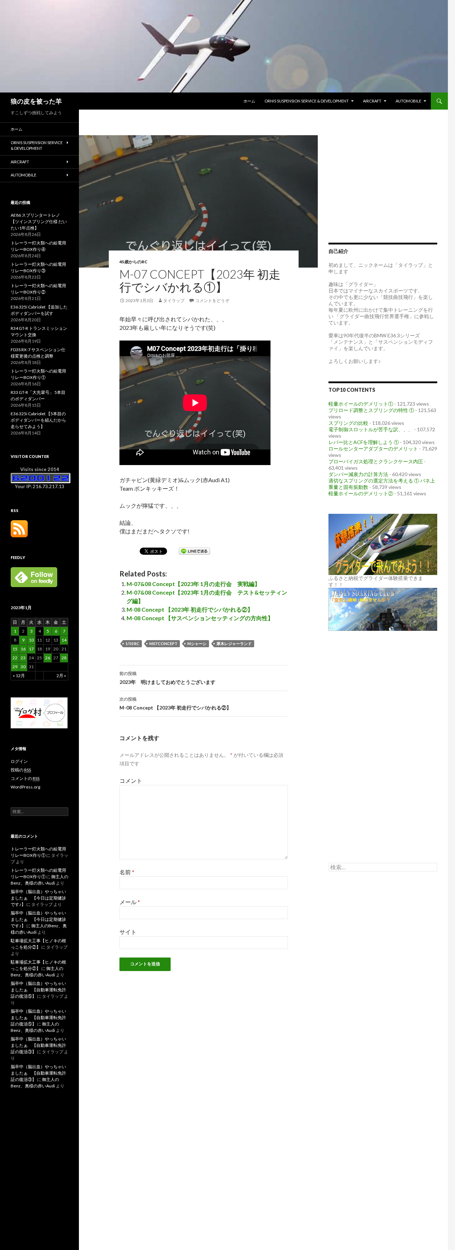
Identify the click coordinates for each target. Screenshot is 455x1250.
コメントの (25, 778)
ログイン (19, 761)
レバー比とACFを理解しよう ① (363, 442)
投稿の (21, 769)
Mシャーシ (197, 643)
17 (31, 649)
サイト (127, 931)
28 (63, 657)
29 (14, 666)
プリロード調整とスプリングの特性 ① (371, 410)
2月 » (61, 675)
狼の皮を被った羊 (36, 101)
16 (23, 649)
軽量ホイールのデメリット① (360, 404)
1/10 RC (132, 643)
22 (14, 657)
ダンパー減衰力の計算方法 (358, 474)
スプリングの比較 (348, 423)
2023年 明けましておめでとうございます (167, 678)
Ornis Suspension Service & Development (306, 101)
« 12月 (19, 675)
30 (23, 666)
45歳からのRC (133, 261)
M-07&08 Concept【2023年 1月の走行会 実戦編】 (193, 583)
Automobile (408, 101)
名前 (126, 872)
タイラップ (173, 300)
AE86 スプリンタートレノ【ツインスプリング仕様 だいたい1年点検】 (39, 221)
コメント (130, 780)
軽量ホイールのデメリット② (360, 493)
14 (63, 640)
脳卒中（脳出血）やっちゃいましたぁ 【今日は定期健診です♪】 (38, 898)
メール (129, 901)
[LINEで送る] (194, 550)
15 (14, 649)
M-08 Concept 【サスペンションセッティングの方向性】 (200, 618)
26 (47, 657)
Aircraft (372, 101)
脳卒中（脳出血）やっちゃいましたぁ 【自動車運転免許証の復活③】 (38, 1045)
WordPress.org (25, 787)
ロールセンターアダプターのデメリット (373, 448)
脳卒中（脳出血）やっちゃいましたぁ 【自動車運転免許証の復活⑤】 (38, 990)
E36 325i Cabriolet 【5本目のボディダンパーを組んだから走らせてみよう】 (38, 420)
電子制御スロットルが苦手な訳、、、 (370, 429)
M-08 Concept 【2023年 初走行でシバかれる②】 (190, 609)
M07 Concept (163, 643)
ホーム (249, 101)
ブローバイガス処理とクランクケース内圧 (375, 461)
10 (31, 640)
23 (23, 657)
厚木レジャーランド (234, 643)
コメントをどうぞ (212, 300)
